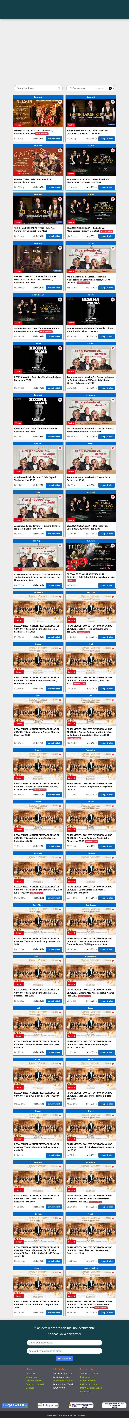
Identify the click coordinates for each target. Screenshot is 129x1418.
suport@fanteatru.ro (63, 1380)
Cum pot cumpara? (35, 1384)
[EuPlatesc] (48, 1405)
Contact (30, 1388)
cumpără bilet (54, 138)
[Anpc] (81, 1408)
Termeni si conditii (89, 1373)
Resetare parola (33, 1380)
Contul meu (31, 1377)
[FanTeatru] (15, 1407)
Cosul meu (31, 1373)
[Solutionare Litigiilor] (114, 1405)
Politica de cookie (88, 1384)
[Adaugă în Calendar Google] (60, 102)
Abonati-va (64, 1358)
